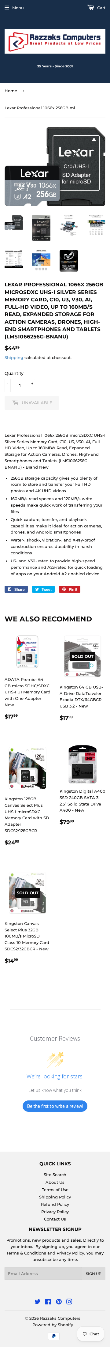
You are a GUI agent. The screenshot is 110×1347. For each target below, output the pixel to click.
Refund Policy (55, 1204)
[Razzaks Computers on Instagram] (69, 1302)
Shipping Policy (55, 1196)
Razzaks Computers (60, 1318)
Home (11, 90)
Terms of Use (55, 1189)
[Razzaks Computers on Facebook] (48, 1302)
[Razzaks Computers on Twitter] (38, 1302)
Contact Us (55, 1219)
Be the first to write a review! (55, 1106)
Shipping (14, 357)
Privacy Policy (55, 1211)
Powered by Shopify (52, 1324)
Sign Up (93, 1273)
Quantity (14, 373)
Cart (100, 7)
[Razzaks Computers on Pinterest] (59, 1302)
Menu (18, 7)
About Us (55, 1182)
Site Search (55, 1174)
